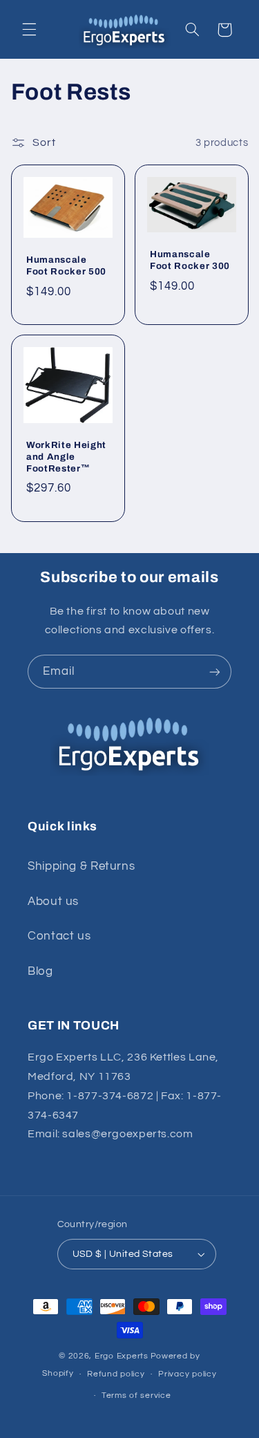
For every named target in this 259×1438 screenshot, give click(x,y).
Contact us (59, 936)
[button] (29, 30)
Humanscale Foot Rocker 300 (190, 260)
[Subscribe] (215, 672)
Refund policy (116, 1374)
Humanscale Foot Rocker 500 (66, 266)
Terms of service (136, 1395)
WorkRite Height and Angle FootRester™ (66, 457)
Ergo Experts (121, 1356)
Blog (40, 971)
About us (53, 901)
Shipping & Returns (81, 866)
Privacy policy (187, 1374)
